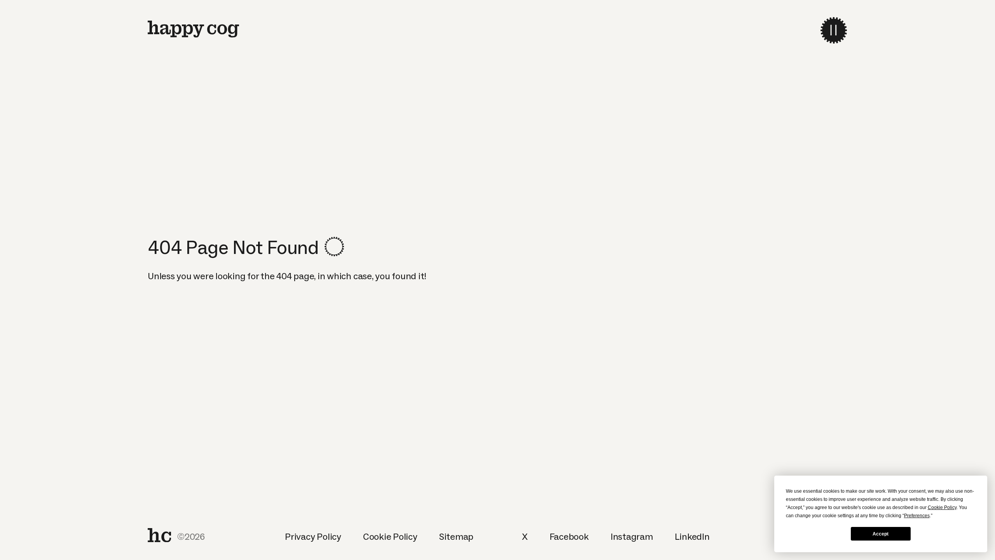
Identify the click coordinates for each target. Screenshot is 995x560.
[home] (159, 535)
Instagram (632, 536)
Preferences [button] (917, 515)
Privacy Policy (313, 536)
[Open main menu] (833, 30)
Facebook (569, 536)
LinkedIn (692, 536)
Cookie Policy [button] (942, 507)
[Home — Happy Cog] (193, 29)
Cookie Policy (390, 536)
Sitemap (456, 536)
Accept (881, 534)
